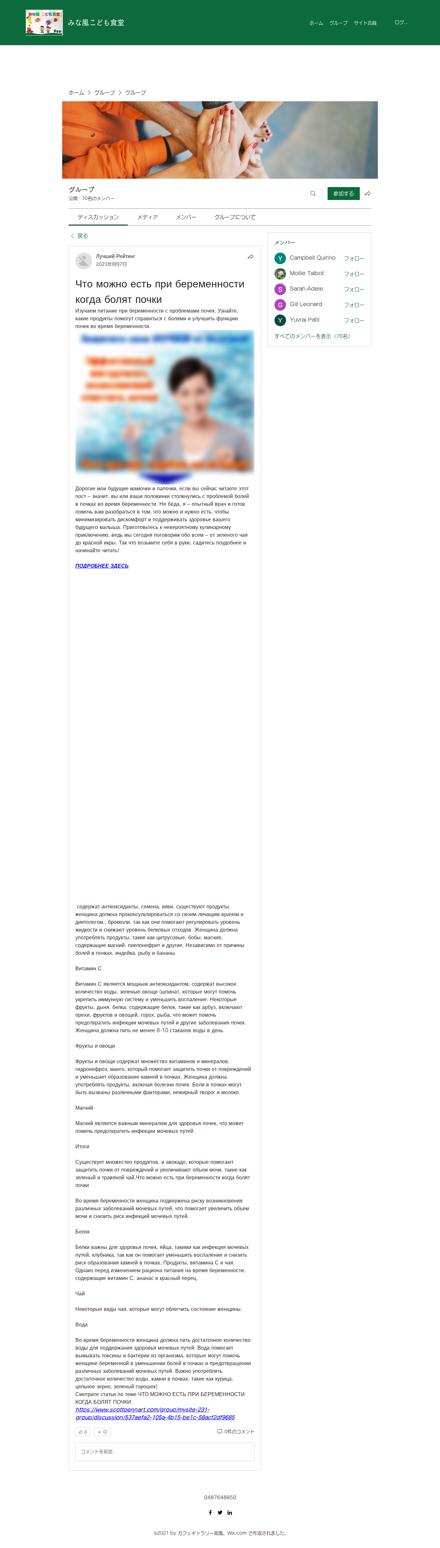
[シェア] (250, 256)
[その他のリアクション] (102, 1432)
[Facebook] (210, 1512)
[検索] (313, 193)
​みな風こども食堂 (96, 22)
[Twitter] (220, 1512)
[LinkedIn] (229, 1512)
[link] (98, 217)
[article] (165, 858)
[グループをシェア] (367, 193)
